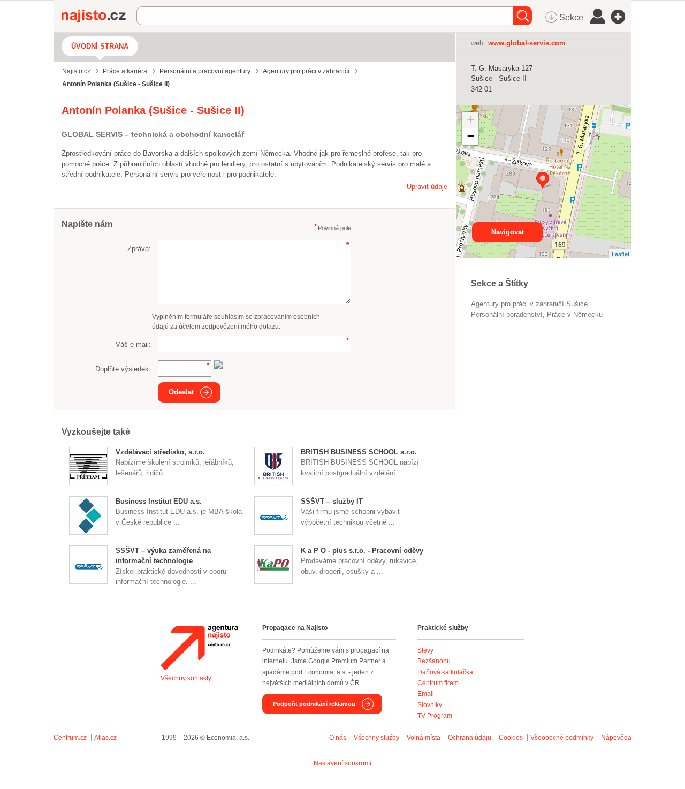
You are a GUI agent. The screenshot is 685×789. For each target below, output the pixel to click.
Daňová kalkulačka (445, 672)
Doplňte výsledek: (123, 369)
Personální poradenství (507, 314)
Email (425, 693)
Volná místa (423, 737)
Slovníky (429, 705)
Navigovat (507, 232)
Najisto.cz (99, 16)
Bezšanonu (434, 661)
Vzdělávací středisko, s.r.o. (160, 452)
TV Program (434, 715)
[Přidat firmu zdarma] (621, 17)
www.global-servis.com (527, 43)
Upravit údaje (427, 187)
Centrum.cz (70, 737)
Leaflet (620, 253)
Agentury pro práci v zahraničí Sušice (529, 304)
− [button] (470, 136)
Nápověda (616, 737)
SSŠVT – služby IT (332, 501)
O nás (337, 737)
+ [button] (470, 119)
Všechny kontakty (186, 678)
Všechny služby (377, 737)
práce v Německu (575, 314)
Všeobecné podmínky (561, 737)
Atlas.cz (105, 737)
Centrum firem (438, 683)
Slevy (425, 650)
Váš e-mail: (133, 344)
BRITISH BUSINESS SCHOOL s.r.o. (359, 452)
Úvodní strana (99, 46)
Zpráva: (139, 249)
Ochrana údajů (469, 737)
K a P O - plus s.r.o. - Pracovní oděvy (362, 551)
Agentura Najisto (199, 647)
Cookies (511, 737)
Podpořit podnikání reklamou (314, 704)
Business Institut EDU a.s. (159, 501)
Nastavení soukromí (342, 763)
